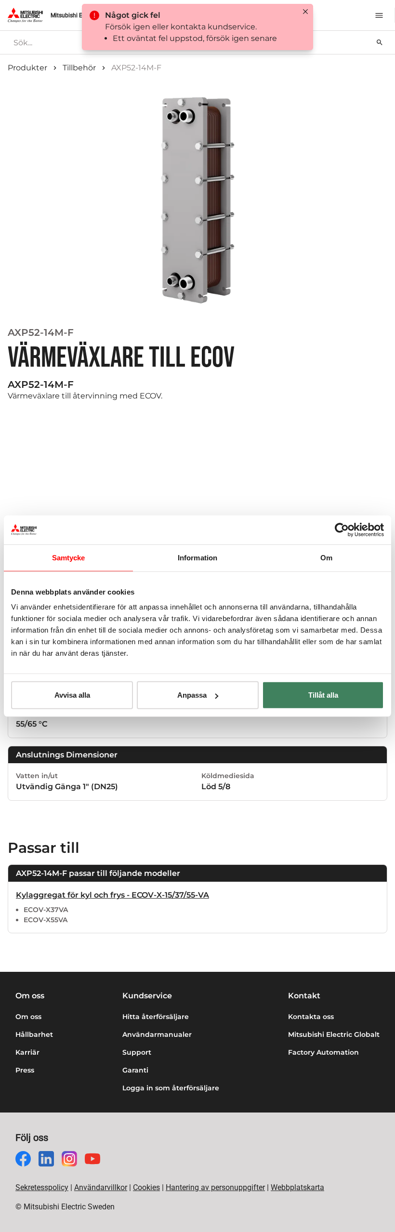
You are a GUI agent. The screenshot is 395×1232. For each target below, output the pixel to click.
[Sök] (379, 42)
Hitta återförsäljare (155, 1016)
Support (136, 1052)
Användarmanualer (157, 1034)
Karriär (27, 1052)
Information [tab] (197, 557)
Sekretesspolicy (41, 1187)
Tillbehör (79, 67)
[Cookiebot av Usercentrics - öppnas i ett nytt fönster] (342, 529)
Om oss (28, 1016)
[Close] (305, 11)
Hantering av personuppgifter (215, 1187)
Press (24, 1070)
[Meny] (379, 15)
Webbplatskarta (297, 1187)
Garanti (135, 1070)
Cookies (146, 1187)
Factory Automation (323, 1052)
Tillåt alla (323, 695)
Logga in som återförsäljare (170, 1088)
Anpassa (192, 695)
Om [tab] (326, 557)
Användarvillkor (100, 1187)
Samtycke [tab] (68, 557)
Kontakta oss (311, 1016)
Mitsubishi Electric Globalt (334, 1034)
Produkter (27, 67)
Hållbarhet (34, 1034)
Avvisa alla (72, 695)
